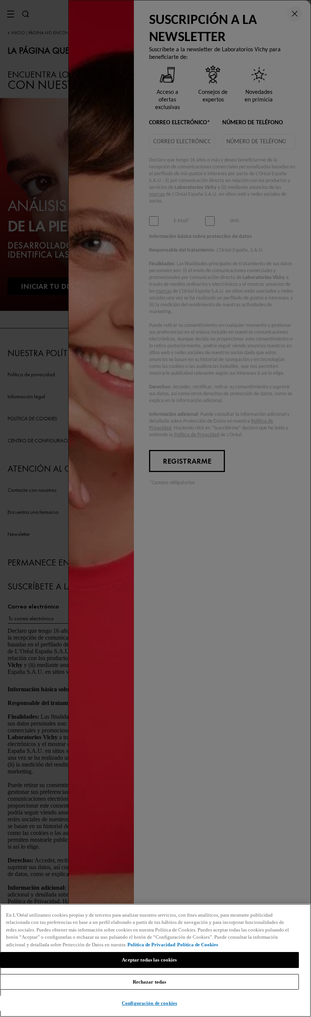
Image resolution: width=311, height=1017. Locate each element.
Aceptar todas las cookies (149, 960)
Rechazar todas (149, 982)
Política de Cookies (197, 944)
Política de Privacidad (151, 944)
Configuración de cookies (149, 1003)
